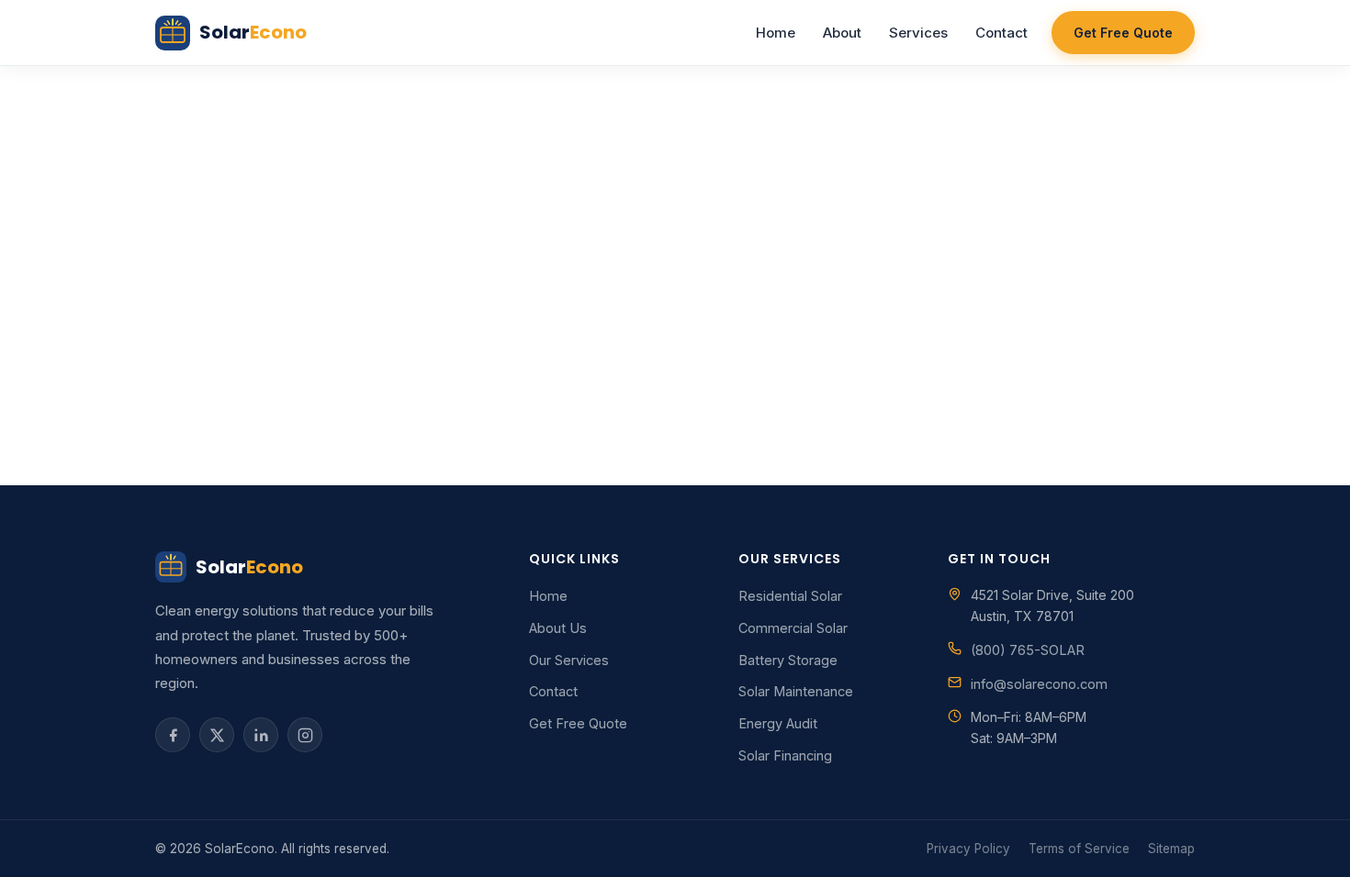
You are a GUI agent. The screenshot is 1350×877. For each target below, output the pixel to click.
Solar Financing (785, 755)
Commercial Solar (793, 628)
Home (775, 32)
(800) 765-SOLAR (1028, 650)
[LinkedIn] (260, 734)
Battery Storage (788, 660)
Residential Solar (790, 596)
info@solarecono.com (1039, 684)
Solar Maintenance (795, 691)
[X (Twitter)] (216, 734)
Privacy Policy (968, 848)
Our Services (569, 660)
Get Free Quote (1123, 32)
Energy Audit (777, 723)
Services (918, 32)
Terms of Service (1079, 848)
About (842, 32)
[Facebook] (172, 734)
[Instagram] (304, 734)
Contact (1001, 32)
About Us (558, 628)
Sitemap (1171, 848)
